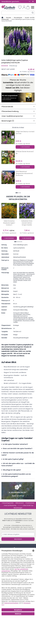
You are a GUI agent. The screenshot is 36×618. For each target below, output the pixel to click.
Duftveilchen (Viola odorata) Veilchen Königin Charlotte (26, 223)
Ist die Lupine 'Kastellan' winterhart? (15, 444)
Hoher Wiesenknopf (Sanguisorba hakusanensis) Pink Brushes (24, 173)
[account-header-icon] (24, 7)
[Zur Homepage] (2, 17)
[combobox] (18, 13)
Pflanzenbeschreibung (18, 111)
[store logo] (8, 7)
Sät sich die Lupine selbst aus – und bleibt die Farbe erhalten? (18, 464)
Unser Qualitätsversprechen (18, 116)
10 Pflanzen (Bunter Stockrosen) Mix (25, 152)
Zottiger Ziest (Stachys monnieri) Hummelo (25, 132)
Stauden (8, 17)
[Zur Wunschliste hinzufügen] (3, 142)
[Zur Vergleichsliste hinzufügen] (13, 142)
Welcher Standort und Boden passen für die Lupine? (17, 454)
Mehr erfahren (18, 496)
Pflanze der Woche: (18, 80)
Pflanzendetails (18, 106)
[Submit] (33, 13)
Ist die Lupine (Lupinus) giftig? (13, 459)
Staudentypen (18, 17)
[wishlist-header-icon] (20, 7)
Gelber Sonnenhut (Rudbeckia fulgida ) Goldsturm (9, 223)
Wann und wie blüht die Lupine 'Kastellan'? (17, 448)
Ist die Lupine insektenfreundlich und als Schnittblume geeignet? (16, 475)
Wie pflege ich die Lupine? (12, 470)
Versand (32, 71)
